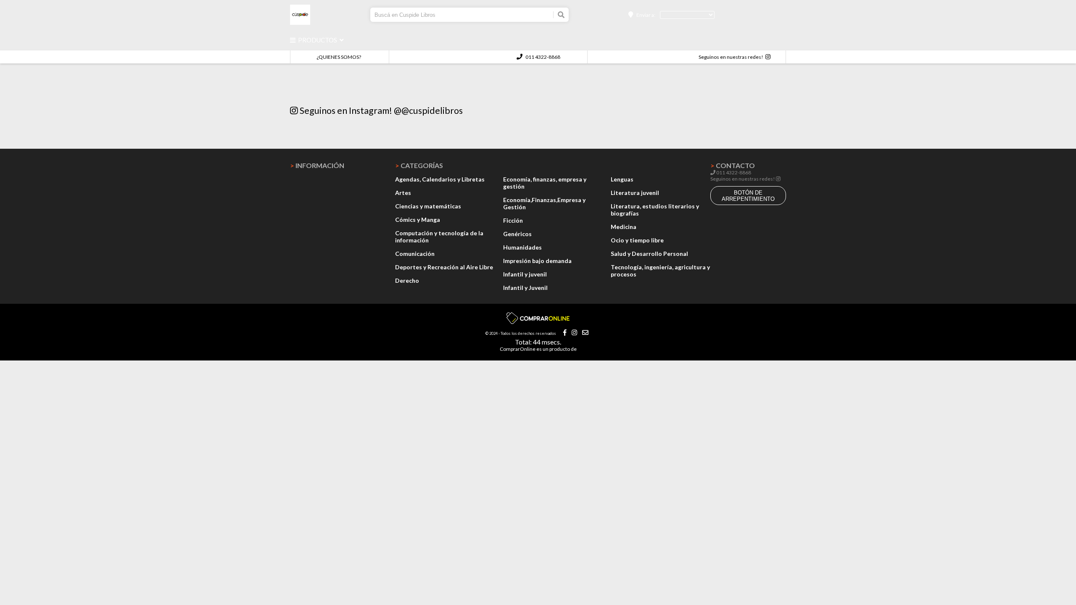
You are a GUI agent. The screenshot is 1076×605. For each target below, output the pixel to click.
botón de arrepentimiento (748, 195)
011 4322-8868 (542, 57)
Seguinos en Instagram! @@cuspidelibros (380, 110)
